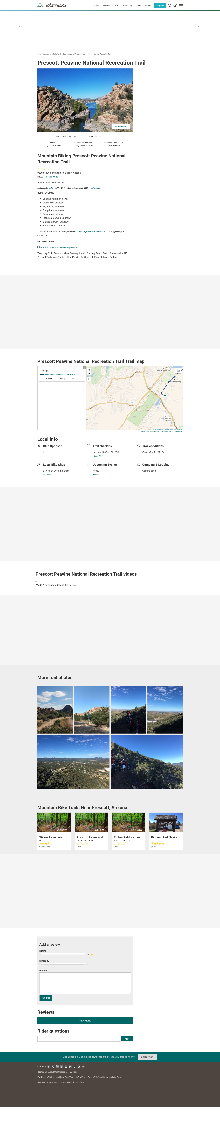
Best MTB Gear (95, 1077)
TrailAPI (51, 188)
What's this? (97, 456)
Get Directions (64, 136)
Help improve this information (92, 231)
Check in (105, 136)
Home (39, 54)
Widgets (73, 1071)
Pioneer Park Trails (164, 837)
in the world (52, 176)
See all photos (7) (121, 126)
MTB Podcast (52, 1077)
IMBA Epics (81, 1077)
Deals (138, 5)
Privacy (82, 1082)
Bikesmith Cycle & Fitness (56, 470)
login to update (148, 456)
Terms (75, 1082)
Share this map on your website (172, 431)
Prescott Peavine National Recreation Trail (96, 54)
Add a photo (81, 136)
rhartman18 (99, 452)
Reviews (106, 5)
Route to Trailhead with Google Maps (59, 247)
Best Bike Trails (67, 1077)
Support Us (63, 1071)
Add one (96, 474)
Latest (148, 5)
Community (127, 5)
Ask (127, 1038)
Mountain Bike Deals (112, 1077)
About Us (52, 1071)
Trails (96, 5)
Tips (116, 5)
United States (62, 54)
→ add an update (95, 188)
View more (47, 474)
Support (160, 5)
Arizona (71, 54)
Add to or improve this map (150, 431)
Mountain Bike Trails (50, 54)
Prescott (77, 54)
